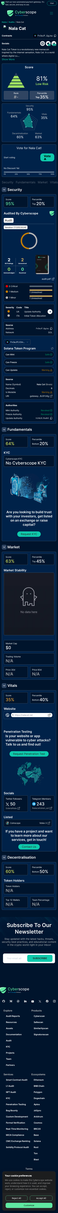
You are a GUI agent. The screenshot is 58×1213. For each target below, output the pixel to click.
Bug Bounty (12, 1110)
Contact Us (29, 846)
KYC (8, 1046)
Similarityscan (41, 1028)
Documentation (14, 1034)
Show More (8, 59)
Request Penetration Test (29, 753)
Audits (12, 22)
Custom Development (16, 1116)
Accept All (41, 1198)
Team (8, 1059)
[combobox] (17, 342)
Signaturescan (41, 1034)
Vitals (54, 182)
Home (4, 22)
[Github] (3, 1001)
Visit (52, 3)
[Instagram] (54, 1001)
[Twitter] (40, 1001)
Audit (8, 1040)
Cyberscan (39, 1016)
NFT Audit (11, 1092)
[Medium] (11, 1001)
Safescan (38, 1022)
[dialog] (29, 1191)
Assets (9, 1028)
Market (43, 182)
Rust (36, 1147)
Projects (10, 1052)
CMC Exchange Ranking (16, 1141)
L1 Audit (10, 1086)
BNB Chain (39, 1086)
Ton (36, 1153)
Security (7, 182)
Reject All (16, 1198)
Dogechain (39, 1098)
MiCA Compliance (15, 1135)
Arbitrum (38, 1116)
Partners (10, 1065)
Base (36, 1135)
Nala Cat (20, 22)
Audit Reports (13, 1016)
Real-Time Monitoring (16, 1129)
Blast (36, 1159)
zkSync (37, 1110)
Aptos (37, 1104)
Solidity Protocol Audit (16, 1147)
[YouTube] (32, 1001)
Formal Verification (15, 1122)
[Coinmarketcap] (18, 1001)
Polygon (38, 1092)
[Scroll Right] (50, 311)
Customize (29, 1205)
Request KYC (29, 534)
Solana (37, 1141)
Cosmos (38, 1122)
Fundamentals (25, 182)
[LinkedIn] (25, 1001)
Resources (11, 1022)
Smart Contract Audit (16, 1080)
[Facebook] (47, 1001)
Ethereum (39, 1080)
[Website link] (42, 43)
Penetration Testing (16, 1104)
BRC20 (37, 1129)
